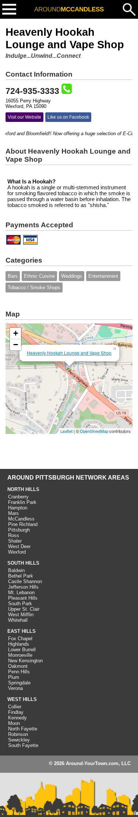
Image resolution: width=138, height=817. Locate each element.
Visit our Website (24, 117)
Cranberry (18, 496)
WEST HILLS (22, 699)
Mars (13, 513)
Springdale (19, 682)
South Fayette (23, 745)
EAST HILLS (21, 631)
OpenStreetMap (94, 431)
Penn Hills (19, 671)
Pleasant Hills (23, 598)
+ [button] (15, 333)
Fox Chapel (20, 638)
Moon (14, 723)
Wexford (17, 552)
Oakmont (18, 666)
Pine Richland (23, 524)
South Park (20, 603)
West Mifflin (20, 614)
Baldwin (16, 570)
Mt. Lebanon (21, 592)
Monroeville (20, 655)
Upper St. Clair (23, 609)
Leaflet (66, 431)
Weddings (71, 276)
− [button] (15, 344)
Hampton (17, 508)
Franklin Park (22, 502)
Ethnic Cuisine (39, 276)
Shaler (15, 541)
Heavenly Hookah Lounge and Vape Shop (69, 353)
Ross (13, 535)
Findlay (16, 712)
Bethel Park (20, 576)
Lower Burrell (22, 649)
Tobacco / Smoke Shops (34, 287)
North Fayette (22, 729)
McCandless (21, 519)
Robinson (18, 734)
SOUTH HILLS (23, 563)
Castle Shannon (25, 581)
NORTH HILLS (23, 489)
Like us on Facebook (68, 117)
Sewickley (19, 740)
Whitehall (18, 620)
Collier (14, 706)
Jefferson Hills (23, 587)
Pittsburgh (19, 530)
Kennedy (17, 717)
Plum (13, 677)
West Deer (19, 546)
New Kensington (25, 660)
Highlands (18, 644)
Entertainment (103, 276)
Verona (15, 688)
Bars (13, 276)
